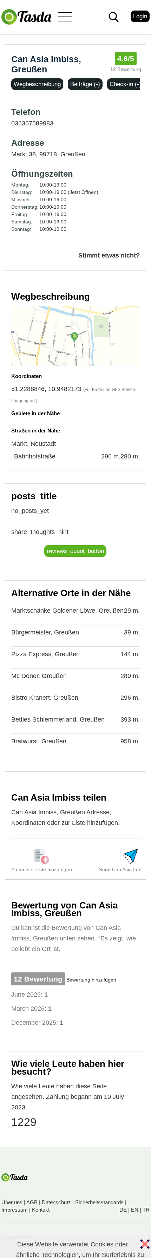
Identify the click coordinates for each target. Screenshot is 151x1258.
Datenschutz (56, 1202)
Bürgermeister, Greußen (45, 632)
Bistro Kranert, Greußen (44, 697)
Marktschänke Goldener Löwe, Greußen (67, 610)
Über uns (11, 1202)
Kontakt (41, 1210)
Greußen (72, 154)
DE (123, 1210)
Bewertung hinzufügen (91, 980)
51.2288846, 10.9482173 (46, 388)
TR (146, 1210)
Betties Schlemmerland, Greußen (58, 719)
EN (134, 1210)
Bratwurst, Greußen (38, 741)
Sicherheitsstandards (99, 1202)
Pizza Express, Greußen (45, 654)
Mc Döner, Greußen (39, 675)
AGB (32, 1202)
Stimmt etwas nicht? (109, 255)
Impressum (14, 1210)
